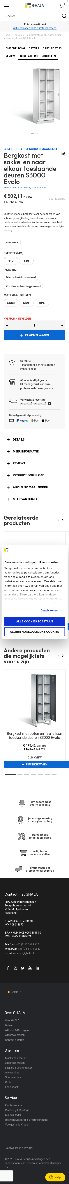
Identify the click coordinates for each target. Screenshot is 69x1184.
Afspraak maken (15, 1034)
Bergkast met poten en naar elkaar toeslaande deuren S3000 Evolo (34, 700)
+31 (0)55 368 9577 (27, 944)
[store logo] (34, 5)
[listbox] (34, 261)
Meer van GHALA (25, 499)
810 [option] (26, 261)
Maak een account (15, 1058)
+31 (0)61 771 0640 (29, 948)
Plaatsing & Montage (17, 1110)
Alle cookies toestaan (34, 621)
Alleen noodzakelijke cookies (34, 631)
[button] (32, 133)
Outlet (8, 1082)
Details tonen (49, 610)
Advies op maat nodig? (31, 487)
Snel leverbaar (13, 1077)
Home (7, 35)
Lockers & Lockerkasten (19, 1067)
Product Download (28, 475)
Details (19, 439)
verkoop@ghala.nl (23, 953)
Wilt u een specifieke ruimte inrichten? (34, 28)
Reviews (19, 463)
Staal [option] (11, 303)
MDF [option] (26, 303)
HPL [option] (42, 303)
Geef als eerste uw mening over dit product (25, 187)
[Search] (64, 15)
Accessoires (12, 1072)
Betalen (9, 1025)
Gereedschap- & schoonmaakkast (31, 149)
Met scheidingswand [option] (21, 277)
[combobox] (34, 15)
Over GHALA (12, 1020)
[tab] (34, 439)
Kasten (18, 35)
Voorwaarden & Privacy (19, 1147)
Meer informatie (26, 451)
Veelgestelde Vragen (17, 1124)
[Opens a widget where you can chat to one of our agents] (55, 1177)
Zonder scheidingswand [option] (23, 286)
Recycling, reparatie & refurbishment (26, 1119)
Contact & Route (14, 1039)
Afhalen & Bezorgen (17, 1030)
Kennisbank (12, 1087)
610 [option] (10, 261)
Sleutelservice (13, 1114)
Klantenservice (13, 1105)
